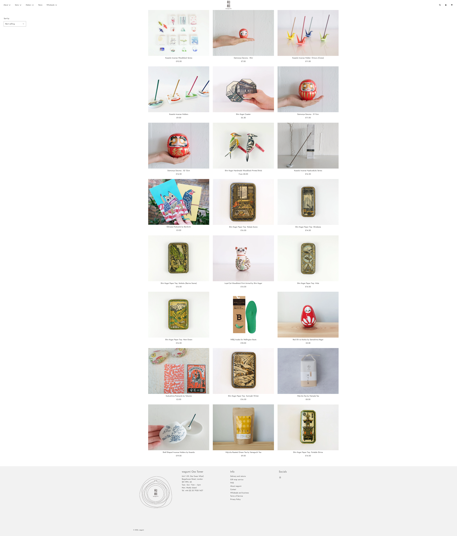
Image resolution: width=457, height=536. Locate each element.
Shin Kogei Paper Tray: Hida (308, 283)
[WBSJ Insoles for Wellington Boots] (243, 315)
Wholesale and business (239, 492)
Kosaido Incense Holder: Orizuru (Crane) (308, 58)
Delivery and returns (238, 476)
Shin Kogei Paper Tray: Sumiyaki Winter (243, 396)
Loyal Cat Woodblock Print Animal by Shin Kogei (243, 283)
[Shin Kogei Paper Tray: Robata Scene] (243, 202)
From (243, 174)
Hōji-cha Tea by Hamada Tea (308, 396)
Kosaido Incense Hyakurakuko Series (308, 170)
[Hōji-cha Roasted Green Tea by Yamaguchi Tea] (243, 427)
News (40, 5)
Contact (233, 489)
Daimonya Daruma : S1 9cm (308, 114)
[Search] (440, 5)
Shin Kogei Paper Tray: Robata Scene (243, 227)
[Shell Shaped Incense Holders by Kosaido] (178, 427)
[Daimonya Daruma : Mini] (243, 33)
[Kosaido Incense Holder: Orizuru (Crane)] (308, 33)
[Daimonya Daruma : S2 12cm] (178, 146)
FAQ (232, 482)
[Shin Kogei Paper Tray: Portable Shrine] (308, 427)
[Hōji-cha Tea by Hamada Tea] (308, 371)
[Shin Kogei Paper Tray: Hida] (308, 258)
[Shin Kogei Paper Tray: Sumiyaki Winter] (243, 371)
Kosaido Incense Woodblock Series (178, 58)
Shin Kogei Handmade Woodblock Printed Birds (243, 170)
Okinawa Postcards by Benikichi (179, 226)
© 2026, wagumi (138, 530)
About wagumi (235, 486)
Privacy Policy (235, 499)
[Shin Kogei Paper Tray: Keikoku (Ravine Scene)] (178, 258)
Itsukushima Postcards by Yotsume (179, 396)
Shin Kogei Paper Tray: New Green (178, 339)
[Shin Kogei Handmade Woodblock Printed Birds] (243, 146)
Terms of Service (236, 496)
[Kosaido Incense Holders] (178, 89)
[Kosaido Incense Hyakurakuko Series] (308, 146)
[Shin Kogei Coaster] (243, 89)
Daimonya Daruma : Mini (243, 58)
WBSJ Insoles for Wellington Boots (243, 339)
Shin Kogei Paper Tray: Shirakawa (308, 227)
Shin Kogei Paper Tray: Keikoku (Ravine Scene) (179, 283)
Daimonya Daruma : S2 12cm (178, 170)
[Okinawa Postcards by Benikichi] (178, 202)
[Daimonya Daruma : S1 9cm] (308, 89)
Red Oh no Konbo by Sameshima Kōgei (308, 339)
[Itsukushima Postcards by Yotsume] (178, 371)
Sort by (6, 18)
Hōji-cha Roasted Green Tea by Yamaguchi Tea (243, 452)
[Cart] (452, 5)
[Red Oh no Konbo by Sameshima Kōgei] (308, 315)
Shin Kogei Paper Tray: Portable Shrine (308, 452)
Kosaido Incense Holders (178, 114)
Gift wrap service (236, 479)
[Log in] (446, 5)
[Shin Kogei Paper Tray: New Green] (178, 315)
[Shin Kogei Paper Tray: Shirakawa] (308, 202)
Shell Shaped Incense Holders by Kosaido (179, 452)
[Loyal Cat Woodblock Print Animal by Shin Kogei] (243, 258)
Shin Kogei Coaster (243, 114)
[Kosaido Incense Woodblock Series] (178, 33)
